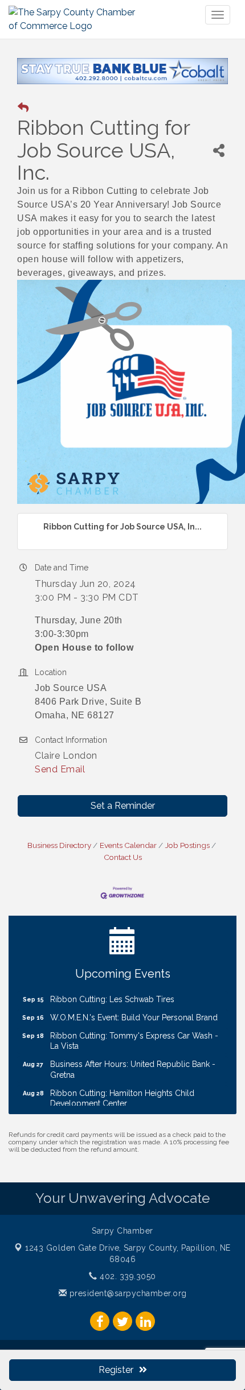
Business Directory (59, 845)
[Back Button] (23, 108)
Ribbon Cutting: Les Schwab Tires (112, 992)
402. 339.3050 (126, 1276)
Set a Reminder (123, 805)
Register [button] (116, 1369)
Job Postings (187, 845)
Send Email (60, 769)
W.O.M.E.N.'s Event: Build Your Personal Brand (134, 1010)
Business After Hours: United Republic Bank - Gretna (132, 1062)
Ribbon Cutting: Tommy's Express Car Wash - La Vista (134, 1034)
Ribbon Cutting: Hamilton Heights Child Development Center (122, 1091)
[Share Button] (219, 150)
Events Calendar (128, 845)
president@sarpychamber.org (127, 1293)
